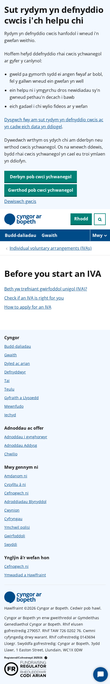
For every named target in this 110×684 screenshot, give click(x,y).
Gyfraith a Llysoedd (21, 397)
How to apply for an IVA (27, 307)
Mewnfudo (13, 406)
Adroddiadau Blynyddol (25, 501)
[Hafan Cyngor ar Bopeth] (23, 219)
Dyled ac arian (17, 363)
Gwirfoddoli (14, 535)
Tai (7, 380)
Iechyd (10, 414)
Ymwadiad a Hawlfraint (25, 574)
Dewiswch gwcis (20, 201)
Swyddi (10, 544)
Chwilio (10, 453)
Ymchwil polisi (17, 527)
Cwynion (11, 510)
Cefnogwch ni (16, 493)
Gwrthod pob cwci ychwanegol (40, 190)
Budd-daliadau (20, 235)
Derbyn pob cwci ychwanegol (41, 177)
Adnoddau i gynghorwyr (25, 436)
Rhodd (81, 219)
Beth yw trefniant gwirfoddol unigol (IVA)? (45, 289)
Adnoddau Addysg (20, 445)
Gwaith (49, 235)
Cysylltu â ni (15, 484)
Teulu (9, 389)
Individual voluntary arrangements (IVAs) (51, 248)
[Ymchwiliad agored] (100, 219)
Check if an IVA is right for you (34, 298)
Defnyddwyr (15, 372)
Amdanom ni (15, 475)
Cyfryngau (13, 518)
